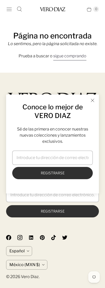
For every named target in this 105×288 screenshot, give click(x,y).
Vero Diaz (30, 276)
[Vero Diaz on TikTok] (56, 237)
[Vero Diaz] (52, 9)
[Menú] (9, 9)
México (24, 264)
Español (17, 250)
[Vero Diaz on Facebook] (11, 237)
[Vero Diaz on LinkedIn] (34, 237)
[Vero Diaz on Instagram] (23, 237)
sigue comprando (69, 56)
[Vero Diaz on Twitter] (67, 237)
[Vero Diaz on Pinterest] (45, 237)
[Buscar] (19, 9)
